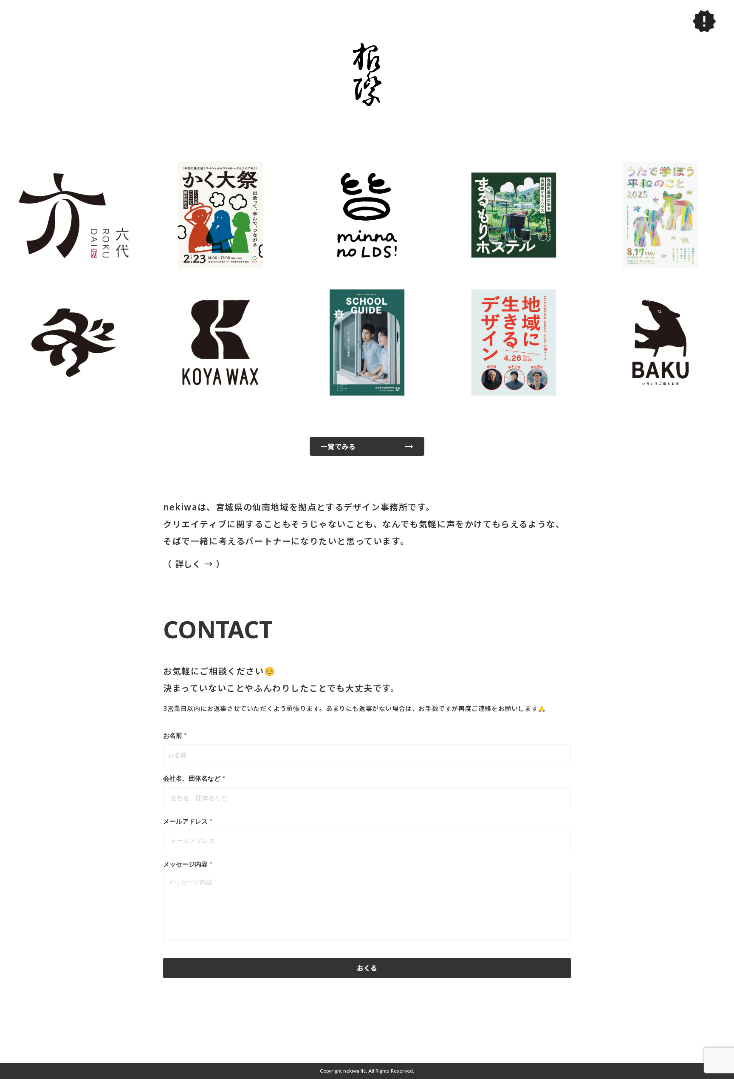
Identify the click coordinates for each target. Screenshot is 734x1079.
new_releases (704, 21)
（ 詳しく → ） (195, 564)
